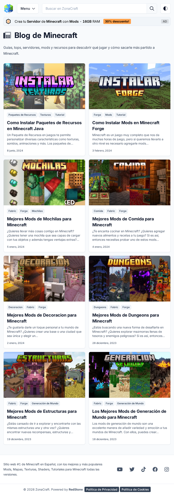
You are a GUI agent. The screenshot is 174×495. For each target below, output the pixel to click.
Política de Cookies (135, 489)
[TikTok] (143, 469)
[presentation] (87, 21)
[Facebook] (155, 469)
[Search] (152, 8)
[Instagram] (167, 469)
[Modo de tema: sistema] (165, 8)
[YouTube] (119, 469)
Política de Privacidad (101, 489)
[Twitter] (132, 469)
